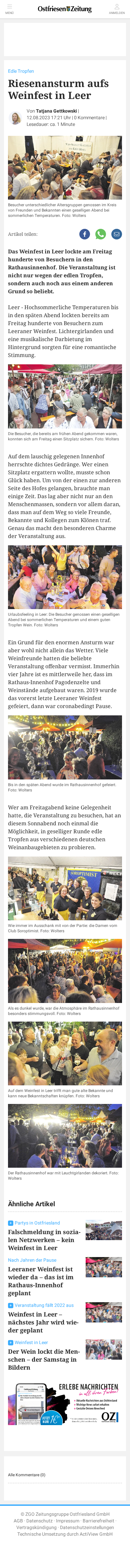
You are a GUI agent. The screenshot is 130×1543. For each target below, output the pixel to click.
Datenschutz (39, 1520)
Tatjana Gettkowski (56, 111)
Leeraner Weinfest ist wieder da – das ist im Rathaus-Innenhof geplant (41, 1281)
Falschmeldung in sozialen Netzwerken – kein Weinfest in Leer (44, 1240)
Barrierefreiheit (98, 1520)
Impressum (67, 1520)
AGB (18, 1520)
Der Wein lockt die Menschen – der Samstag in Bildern (44, 1359)
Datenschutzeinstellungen (87, 1527)
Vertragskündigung (36, 1527)
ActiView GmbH (96, 1534)
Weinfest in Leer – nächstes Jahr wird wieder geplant (43, 1322)
